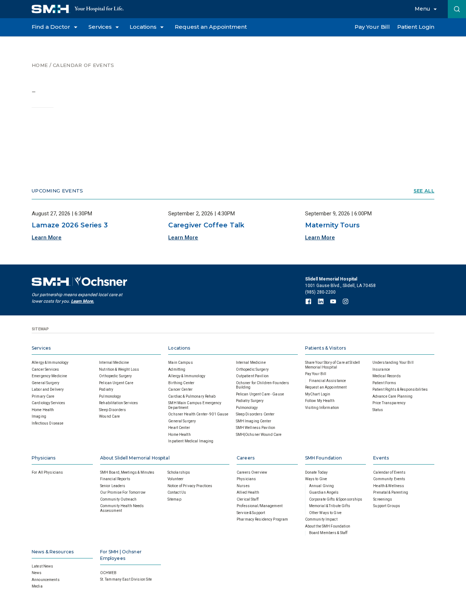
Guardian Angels (324, 492)
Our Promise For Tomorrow (123, 492)
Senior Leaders (113, 486)
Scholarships (178, 472)
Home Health (43, 410)
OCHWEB (108, 573)
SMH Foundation (323, 458)
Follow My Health (320, 401)
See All (424, 191)
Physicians (43, 458)
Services (41, 348)
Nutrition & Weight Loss (119, 369)
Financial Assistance (327, 381)
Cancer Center (180, 389)
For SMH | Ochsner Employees (121, 555)
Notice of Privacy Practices (190, 486)
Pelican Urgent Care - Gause (260, 394)
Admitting (176, 369)
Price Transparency (389, 403)
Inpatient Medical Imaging (190, 441)
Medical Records (386, 376)
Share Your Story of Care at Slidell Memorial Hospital (332, 365)
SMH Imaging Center (253, 421)
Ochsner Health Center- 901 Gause (198, 414)
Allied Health (248, 492)
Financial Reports (115, 479)
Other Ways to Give (325, 513)
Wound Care (109, 416)
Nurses (243, 486)
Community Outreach (118, 499)
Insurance (381, 369)
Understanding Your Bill (393, 363)
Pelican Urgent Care (116, 383)
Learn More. (82, 301)
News (37, 573)
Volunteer (175, 479)
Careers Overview (252, 472)
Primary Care (43, 396)
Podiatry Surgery (250, 401)
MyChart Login (318, 394)
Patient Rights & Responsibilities (400, 389)
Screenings (382, 499)
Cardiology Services (48, 403)
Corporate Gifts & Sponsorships (336, 499)
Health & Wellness (388, 486)
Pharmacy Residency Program (262, 519)
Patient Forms (384, 383)
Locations (179, 348)
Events (381, 458)
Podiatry (106, 389)
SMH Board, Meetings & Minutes (127, 472)
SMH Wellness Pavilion (256, 428)
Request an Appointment (326, 387)
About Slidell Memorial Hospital (135, 458)
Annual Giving (321, 486)
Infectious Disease (47, 423)
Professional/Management (260, 506)
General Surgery (45, 383)
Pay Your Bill (316, 374)
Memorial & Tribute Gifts (329, 506)
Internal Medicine (114, 363)
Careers (245, 458)
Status (377, 410)
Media (37, 586)
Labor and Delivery (48, 389)
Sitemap (174, 499)
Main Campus (180, 363)
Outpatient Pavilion (252, 376)
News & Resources (53, 551)
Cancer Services (45, 369)
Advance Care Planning (392, 396)
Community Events (389, 479)
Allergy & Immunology (50, 363)
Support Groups (386, 506)
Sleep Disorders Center (255, 414)
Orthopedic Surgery (115, 376)
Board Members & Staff (328, 533)
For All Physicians (47, 472)
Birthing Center (181, 383)
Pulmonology (110, 396)
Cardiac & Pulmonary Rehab (192, 396)
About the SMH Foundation (327, 526)
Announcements (46, 580)
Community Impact (321, 519)
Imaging (39, 416)
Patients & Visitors (325, 348)
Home (40, 65)
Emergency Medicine (49, 376)
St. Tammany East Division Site (126, 579)
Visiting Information (322, 408)
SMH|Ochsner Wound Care (259, 435)
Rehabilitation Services (118, 403)
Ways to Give (316, 479)
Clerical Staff (247, 499)
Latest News (42, 566)
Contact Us (176, 492)
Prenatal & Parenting (390, 492)
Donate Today (316, 472)
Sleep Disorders (112, 410)
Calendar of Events (83, 65)
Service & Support (251, 513)
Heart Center (179, 428)
